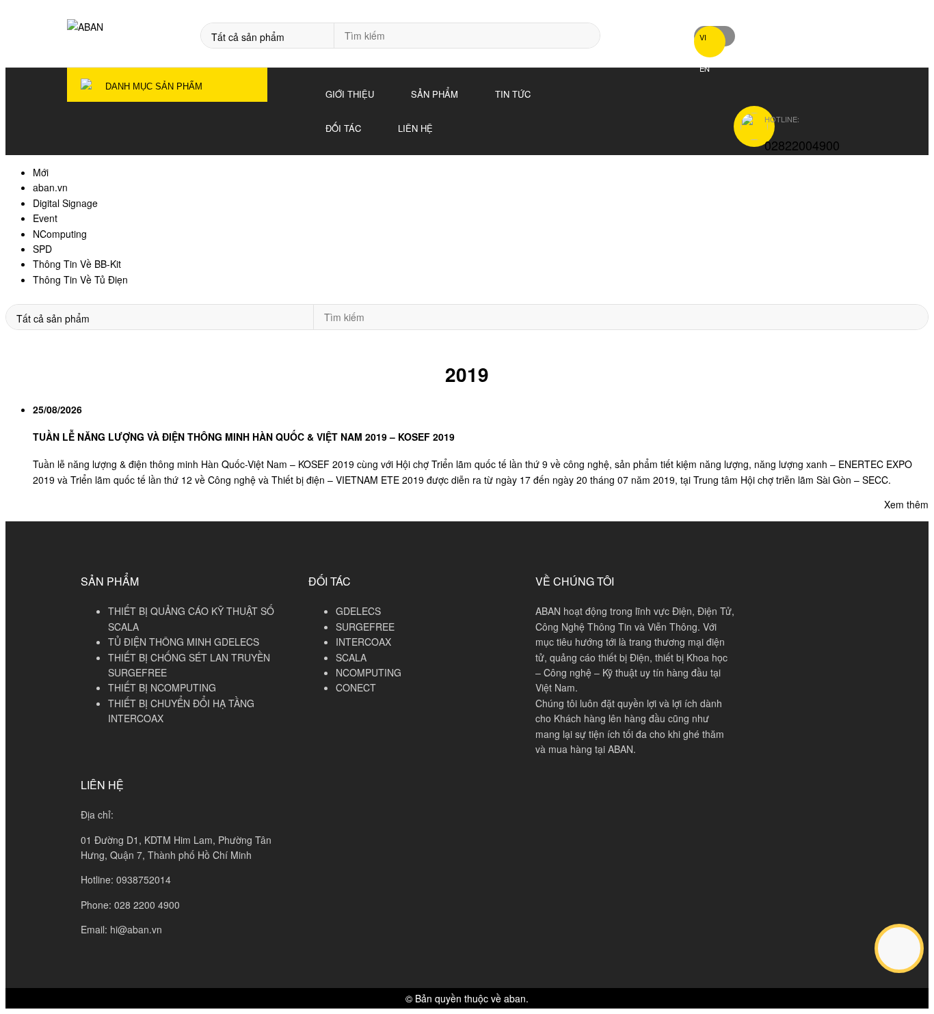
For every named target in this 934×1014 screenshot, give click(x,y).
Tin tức (513, 93)
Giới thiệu (349, 93)
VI (702, 36)
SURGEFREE (365, 626)
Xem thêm (906, 504)
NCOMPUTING (368, 672)
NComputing (60, 234)
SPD (42, 249)
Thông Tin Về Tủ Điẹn (80, 279)
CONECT (356, 687)
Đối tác (343, 128)
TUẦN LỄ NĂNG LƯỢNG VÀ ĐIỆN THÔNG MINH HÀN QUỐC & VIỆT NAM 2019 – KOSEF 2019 (244, 436)
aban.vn (50, 187)
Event (45, 218)
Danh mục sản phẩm (153, 86)
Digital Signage (65, 203)
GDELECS (358, 611)
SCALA (351, 657)
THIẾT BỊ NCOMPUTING (162, 687)
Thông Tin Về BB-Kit (77, 264)
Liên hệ (415, 128)
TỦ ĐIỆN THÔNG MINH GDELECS (183, 641)
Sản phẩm (434, 93)
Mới (41, 172)
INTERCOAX (363, 641)
